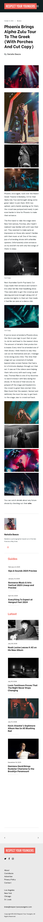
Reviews (19, 21)
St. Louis (7, 899)
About (6, 870)
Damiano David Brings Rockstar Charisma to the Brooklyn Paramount (21, 768)
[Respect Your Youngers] (20, 6)
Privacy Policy (10, 879)
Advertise (8, 876)
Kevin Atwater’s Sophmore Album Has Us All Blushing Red (21, 728)
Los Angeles (9, 890)
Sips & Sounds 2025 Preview (22, 570)
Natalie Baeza (14, 54)
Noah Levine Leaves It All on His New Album (22, 648)
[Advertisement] (21, 802)
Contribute (8, 873)
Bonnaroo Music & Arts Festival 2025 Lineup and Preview (21, 585)
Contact (7, 883)
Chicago (7, 896)
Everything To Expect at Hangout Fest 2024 (20, 601)
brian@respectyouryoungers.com (18, 907)
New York (8, 893)
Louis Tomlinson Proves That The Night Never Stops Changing (23, 687)
